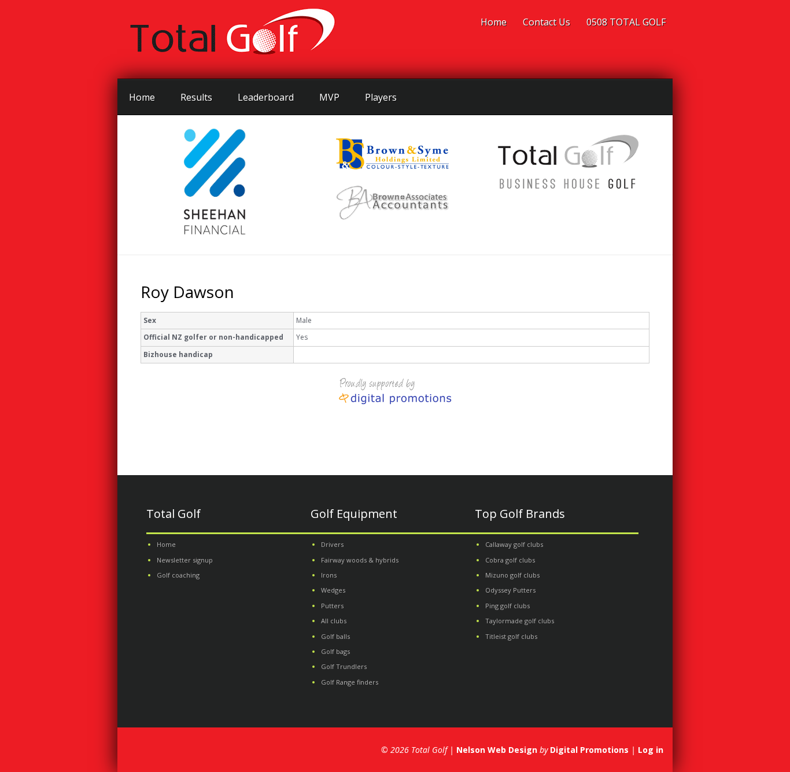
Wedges (333, 590)
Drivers (332, 544)
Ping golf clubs (507, 605)
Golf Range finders (349, 682)
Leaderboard (266, 97)
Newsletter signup (185, 560)
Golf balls (335, 636)
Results (196, 97)
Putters (332, 605)
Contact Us (546, 22)
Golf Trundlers (344, 666)
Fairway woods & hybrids (359, 560)
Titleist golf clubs (511, 636)
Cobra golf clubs (510, 560)
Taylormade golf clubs (519, 620)
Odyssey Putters (510, 590)
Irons (329, 575)
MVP (329, 97)
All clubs (333, 620)
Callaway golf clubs (514, 544)
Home (494, 22)
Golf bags (335, 651)
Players (381, 97)
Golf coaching (178, 575)
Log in (650, 749)
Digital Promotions (589, 749)
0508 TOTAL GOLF (626, 22)
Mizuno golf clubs (512, 575)
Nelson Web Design (496, 749)
